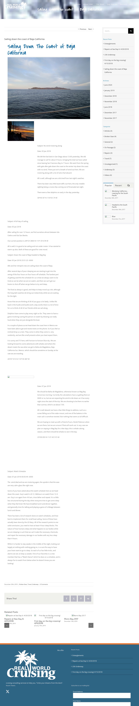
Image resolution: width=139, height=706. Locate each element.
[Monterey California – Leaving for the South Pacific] (108, 191)
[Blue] (108, 217)
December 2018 (110, 96)
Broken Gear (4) (110, 136)
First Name (77, 701)
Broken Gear (23, 584)
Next (90, 29)
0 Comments (44, 584)
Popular (108, 185)
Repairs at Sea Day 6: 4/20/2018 (15, 615)
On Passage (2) (109, 147)
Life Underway (109, 55)
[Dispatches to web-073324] (49, 58)
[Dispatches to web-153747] (21, 376)
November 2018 (110, 101)
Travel (29, 584)
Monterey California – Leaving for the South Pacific (120, 193)
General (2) (108, 142)
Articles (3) (108, 131)
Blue (113, 216)
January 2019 (109, 90)
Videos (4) (108, 175)
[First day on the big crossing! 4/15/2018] (49, 616)
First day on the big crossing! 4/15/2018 (45, 616)
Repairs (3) (108, 153)
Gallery (23, 615)
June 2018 (108, 107)
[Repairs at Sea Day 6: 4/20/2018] (19, 615)
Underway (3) (109, 169)
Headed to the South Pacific (119, 206)
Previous (83, 29)
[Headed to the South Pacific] (108, 205)
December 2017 (110, 112)
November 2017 (110, 118)
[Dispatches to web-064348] (21, 122)
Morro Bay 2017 (71, 619)
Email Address (78, 691)
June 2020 (108, 85)
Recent (118, 185)
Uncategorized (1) (110, 164)
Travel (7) (107, 158)
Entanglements (110, 43)
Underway (35, 584)
